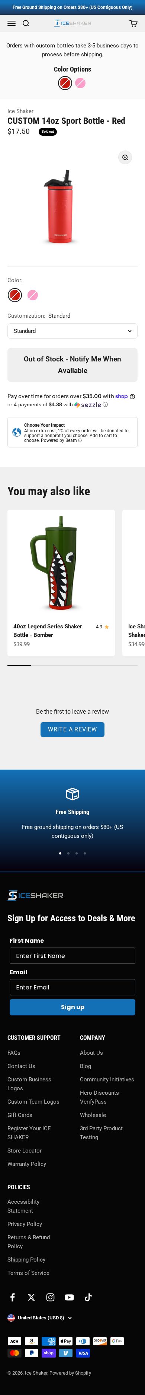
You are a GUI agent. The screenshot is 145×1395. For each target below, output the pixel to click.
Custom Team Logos (33, 1101)
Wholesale (93, 1115)
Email (19, 972)
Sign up (72, 1007)
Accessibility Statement (23, 1206)
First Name (27, 940)
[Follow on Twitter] (31, 1297)
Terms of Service (28, 1273)
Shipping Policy (26, 1259)
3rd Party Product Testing (101, 1133)
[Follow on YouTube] (69, 1297)
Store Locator (24, 1150)
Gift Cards (19, 1115)
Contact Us (21, 1066)
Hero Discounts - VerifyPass (101, 1097)
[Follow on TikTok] (88, 1297)
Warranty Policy (26, 1164)
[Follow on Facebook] (12, 1297)
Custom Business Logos (29, 1084)
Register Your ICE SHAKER (29, 1133)
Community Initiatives (107, 1079)
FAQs (13, 1052)
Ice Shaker (20, 111)
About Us (91, 1052)
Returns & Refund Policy (28, 1242)
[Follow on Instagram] (50, 1297)
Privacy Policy (24, 1224)
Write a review (72, 729)
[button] (72, 404)
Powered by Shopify (70, 1373)
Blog (85, 1066)
